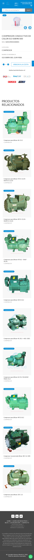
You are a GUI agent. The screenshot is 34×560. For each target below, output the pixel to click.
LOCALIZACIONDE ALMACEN (25, 3)
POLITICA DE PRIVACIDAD (17, 526)
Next (30, 28)
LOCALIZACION (15, 522)
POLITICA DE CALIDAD (17, 524)
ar (16, 3)
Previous (25, 28)
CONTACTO (25, 522)
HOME (9, 521)
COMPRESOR (8, 142)
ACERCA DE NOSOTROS (20, 521)
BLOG (6, 522)
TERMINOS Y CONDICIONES (17, 527)
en (16, 5)
